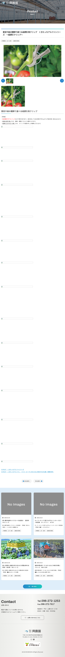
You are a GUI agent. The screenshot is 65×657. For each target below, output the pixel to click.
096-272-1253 (48, 600)
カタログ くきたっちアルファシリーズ (12, 469)
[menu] (62, 3)
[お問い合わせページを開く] (31, 639)
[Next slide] (62, 81)
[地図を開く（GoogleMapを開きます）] (34, 639)
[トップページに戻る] (32, 631)
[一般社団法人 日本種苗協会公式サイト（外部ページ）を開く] (32, 644)
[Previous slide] (3, 81)
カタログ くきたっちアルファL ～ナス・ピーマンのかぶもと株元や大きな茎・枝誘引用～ (27, 472)
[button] (9, 80)
